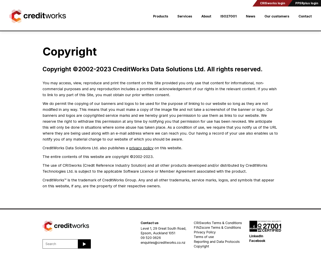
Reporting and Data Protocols (217, 242)
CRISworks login (272, 3)
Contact (305, 16)
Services (184, 16)
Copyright (201, 246)
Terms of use (204, 237)
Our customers (277, 16)
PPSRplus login (306, 3)
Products (160, 16)
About (206, 16)
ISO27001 (229, 16)
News (250, 16)
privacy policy (141, 148)
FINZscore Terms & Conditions (217, 227)
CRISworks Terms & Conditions (218, 223)
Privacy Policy (205, 232)
